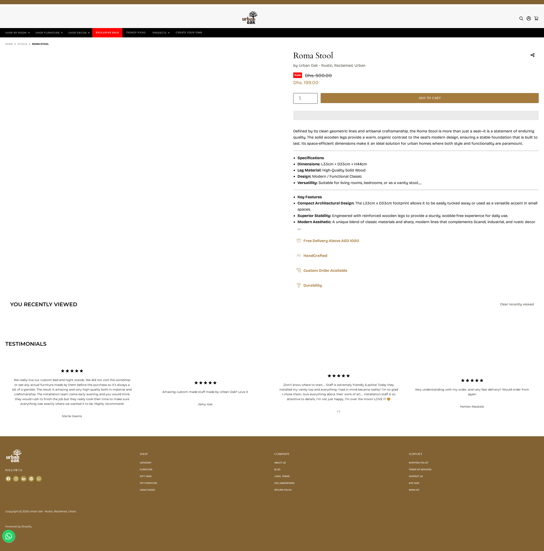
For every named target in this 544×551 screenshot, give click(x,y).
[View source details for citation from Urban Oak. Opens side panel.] (419, 184)
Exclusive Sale (107, 32)
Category (145, 462)
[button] (416, 115)
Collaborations (284, 483)
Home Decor (147, 490)
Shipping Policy (418, 462)
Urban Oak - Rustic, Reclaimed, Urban (332, 65)
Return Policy (283, 490)
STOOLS (22, 44)
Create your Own (189, 32)
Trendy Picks (136, 32)
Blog (277, 469)
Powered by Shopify (18, 526)
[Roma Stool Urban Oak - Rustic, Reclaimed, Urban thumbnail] (13, 63)
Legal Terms (282, 476)
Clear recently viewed (517, 304)
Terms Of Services (420, 469)
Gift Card (146, 476)
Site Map (414, 483)
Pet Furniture (148, 483)
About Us (280, 462)
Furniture (146, 469)
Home (9, 44)
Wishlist (414, 490)
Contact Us (416, 476)
